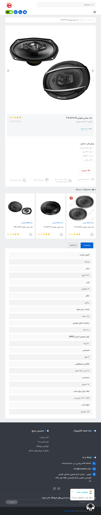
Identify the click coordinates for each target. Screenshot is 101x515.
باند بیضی (84, 128)
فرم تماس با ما (43, 441)
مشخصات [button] (87, 245)
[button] (25, 12)
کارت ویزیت (44, 437)
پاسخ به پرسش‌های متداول (39, 450)
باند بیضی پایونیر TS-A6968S (84, 227)
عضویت (12, 502)
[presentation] (93, 70)
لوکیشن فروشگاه (42, 446)
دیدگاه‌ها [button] (73, 245)
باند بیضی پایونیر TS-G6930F (53, 227)
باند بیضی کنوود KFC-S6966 (23, 227)
